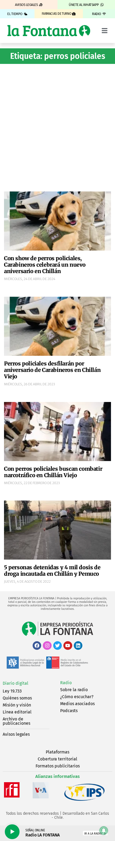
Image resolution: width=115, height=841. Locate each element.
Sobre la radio (74, 689)
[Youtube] (67, 645)
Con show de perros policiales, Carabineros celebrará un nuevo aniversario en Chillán (45, 264)
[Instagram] (47, 645)
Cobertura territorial (57, 759)
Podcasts (69, 710)
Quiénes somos (17, 698)
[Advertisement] (57, 127)
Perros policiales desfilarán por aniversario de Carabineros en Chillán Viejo (52, 370)
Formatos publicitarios (58, 766)
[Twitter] (57, 645)
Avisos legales (16, 734)
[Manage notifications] (103, 830)
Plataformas (57, 752)
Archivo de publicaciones (16, 721)
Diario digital (15, 683)
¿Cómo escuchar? (76, 696)
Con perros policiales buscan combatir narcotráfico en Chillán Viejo (53, 472)
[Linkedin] (78, 645)
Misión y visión (17, 705)
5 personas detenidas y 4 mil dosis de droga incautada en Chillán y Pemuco (52, 570)
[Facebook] (37, 645)
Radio (66, 682)
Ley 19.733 (12, 691)
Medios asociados (77, 703)
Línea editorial (17, 712)
